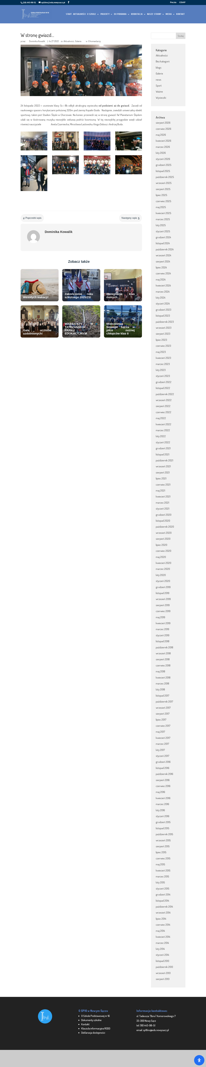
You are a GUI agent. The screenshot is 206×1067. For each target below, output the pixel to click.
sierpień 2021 (163, 472)
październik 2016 (164, 774)
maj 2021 (160, 490)
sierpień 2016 (163, 780)
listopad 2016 (162, 768)
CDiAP (182, 2)
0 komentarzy (94, 41)
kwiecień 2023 (163, 357)
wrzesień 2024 (163, 255)
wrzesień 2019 (163, 599)
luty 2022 (161, 436)
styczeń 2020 (163, 581)
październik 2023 (165, 321)
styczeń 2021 (162, 508)
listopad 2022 (163, 388)
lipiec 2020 (161, 544)
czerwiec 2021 (163, 484)
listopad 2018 (162, 641)
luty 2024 (160, 297)
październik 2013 (164, 967)
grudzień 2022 (163, 382)
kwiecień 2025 (163, 213)
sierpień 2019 (163, 605)
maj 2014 (160, 930)
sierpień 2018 (163, 659)
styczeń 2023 (163, 376)
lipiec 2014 (161, 918)
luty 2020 (161, 575)
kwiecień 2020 (163, 563)
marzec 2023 (163, 364)
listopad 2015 (162, 828)
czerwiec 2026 (163, 128)
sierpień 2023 (163, 333)
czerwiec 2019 (163, 611)
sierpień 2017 (163, 713)
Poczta (173, 2)
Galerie (78, 41)
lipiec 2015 (161, 852)
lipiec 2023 (161, 339)
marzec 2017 (162, 743)
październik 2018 (164, 647)
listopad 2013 (162, 961)
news (158, 79)
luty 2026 (161, 152)
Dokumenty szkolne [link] (91, 1020)
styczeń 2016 (162, 816)
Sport (159, 85)
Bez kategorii (162, 61)
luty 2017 (160, 750)
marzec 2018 (162, 683)
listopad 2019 (162, 593)
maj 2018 (160, 671)
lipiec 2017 (161, 719)
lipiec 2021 (161, 478)
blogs (158, 67)
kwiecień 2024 (163, 285)
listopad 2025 (163, 171)
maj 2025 (161, 207)
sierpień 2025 (163, 189)
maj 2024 (161, 279)
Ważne (159, 91)
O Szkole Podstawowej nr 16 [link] (95, 1016)
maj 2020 (161, 557)
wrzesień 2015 (163, 840)
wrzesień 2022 (164, 400)
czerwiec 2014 (163, 924)
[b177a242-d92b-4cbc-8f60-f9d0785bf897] (34, 150)
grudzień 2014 (163, 894)
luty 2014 (160, 948)
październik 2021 (164, 460)
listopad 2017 (162, 695)
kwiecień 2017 (163, 737)
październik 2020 (165, 526)
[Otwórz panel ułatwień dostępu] (199, 1060)
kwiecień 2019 (163, 623)
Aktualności (69, 41)
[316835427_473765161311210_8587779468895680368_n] (97, 150)
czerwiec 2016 (163, 786)
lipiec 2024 (161, 267)
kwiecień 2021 (163, 496)
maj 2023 (161, 352)
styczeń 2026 (163, 159)
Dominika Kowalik (37, 41)
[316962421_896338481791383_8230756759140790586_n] (65, 150)
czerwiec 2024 (163, 273)
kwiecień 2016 (163, 798)
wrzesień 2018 (163, 653)
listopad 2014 (162, 900)
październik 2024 (165, 249)
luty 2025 (161, 225)
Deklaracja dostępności (93, 1032)
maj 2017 (160, 731)
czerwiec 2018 (163, 665)
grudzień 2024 (163, 237)
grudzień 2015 (163, 822)
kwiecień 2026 (163, 140)
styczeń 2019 (162, 635)
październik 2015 (164, 834)
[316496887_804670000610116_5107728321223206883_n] (34, 191)
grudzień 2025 (163, 165)
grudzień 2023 (163, 309)
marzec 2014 (162, 942)
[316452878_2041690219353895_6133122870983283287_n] (97, 174)
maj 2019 (160, 617)
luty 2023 (161, 370)
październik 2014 (164, 906)
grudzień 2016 (163, 761)
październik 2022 (165, 394)
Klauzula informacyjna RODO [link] (95, 1028)
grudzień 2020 (163, 514)
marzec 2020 (163, 568)
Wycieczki (161, 97)
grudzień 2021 (163, 448)
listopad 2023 (163, 315)
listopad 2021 (162, 454)
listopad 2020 (163, 520)
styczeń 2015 (162, 888)
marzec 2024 (163, 291)
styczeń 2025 (163, 231)
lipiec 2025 (161, 195)
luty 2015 (160, 882)
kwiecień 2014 (163, 936)
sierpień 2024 (163, 261)
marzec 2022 (163, 430)
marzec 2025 (163, 219)
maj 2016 (160, 792)
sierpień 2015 (163, 846)
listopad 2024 (163, 243)
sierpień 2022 (163, 406)
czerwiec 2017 (163, 725)
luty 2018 (160, 689)
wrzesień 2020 (164, 532)
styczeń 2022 (163, 442)
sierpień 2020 (163, 538)
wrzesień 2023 (163, 327)
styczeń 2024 (163, 303)
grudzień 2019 (163, 587)
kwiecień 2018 (163, 677)
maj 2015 (160, 864)
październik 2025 (165, 177)
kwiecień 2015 (163, 870)
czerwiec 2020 (163, 550)
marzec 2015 (162, 876)
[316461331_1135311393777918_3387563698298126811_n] (65, 174)
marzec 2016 (162, 804)
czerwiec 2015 (163, 858)
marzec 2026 (163, 146)
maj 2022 (161, 418)
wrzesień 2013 (163, 973)
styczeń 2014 (162, 954)
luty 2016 (160, 810)
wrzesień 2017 (163, 707)
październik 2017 (164, 701)
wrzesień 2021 (163, 466)
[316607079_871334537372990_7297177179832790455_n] (128, 150)
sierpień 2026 (163, 122)
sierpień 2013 (162, 979)
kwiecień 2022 (163, 424)
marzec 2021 (162, 502)
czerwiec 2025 (163, 201)
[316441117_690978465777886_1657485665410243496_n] (128, 174)
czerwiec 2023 (163, 345)
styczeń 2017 (162, 755)
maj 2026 (161, 134)
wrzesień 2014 (163, 912)
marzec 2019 (162, 629)
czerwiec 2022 (163, 412)
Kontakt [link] (85, 1024)
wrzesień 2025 (164, 183)
